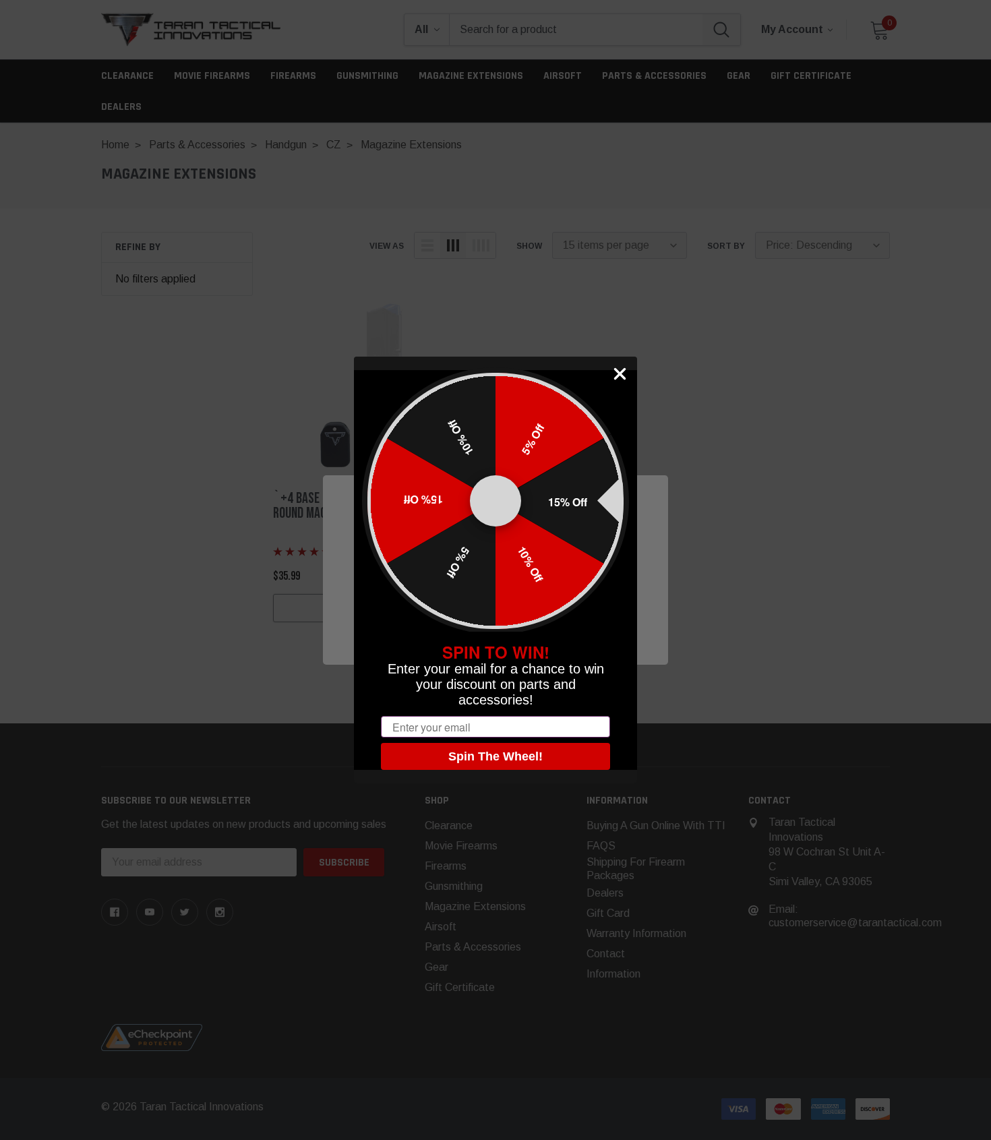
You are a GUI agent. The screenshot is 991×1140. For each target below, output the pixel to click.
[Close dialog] (620, 374)
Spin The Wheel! (495, 756)
